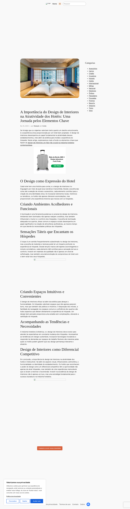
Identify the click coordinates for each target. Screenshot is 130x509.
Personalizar (13, 501)
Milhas (91, 86)
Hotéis (44, 126)
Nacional (92, 88)
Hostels (92, 78)
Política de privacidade (13, 496)
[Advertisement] (49, 423)
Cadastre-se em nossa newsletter (50, 448)
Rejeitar (24, 501)
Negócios (92, 91)
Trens (91, 108)
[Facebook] (88, 504)
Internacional (93, 83)
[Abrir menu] (60, 4)
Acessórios (93, 69)
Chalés (91, 73)
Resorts (92, 103)
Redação (36, 126)
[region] (25, 492)
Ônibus (91, 93)
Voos (91, 111)
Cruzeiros (92, 76)
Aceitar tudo (37, 501)
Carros (91, 71)
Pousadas (92, 98)
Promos (92, 101)
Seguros (92, 106)
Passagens (93, 96)
